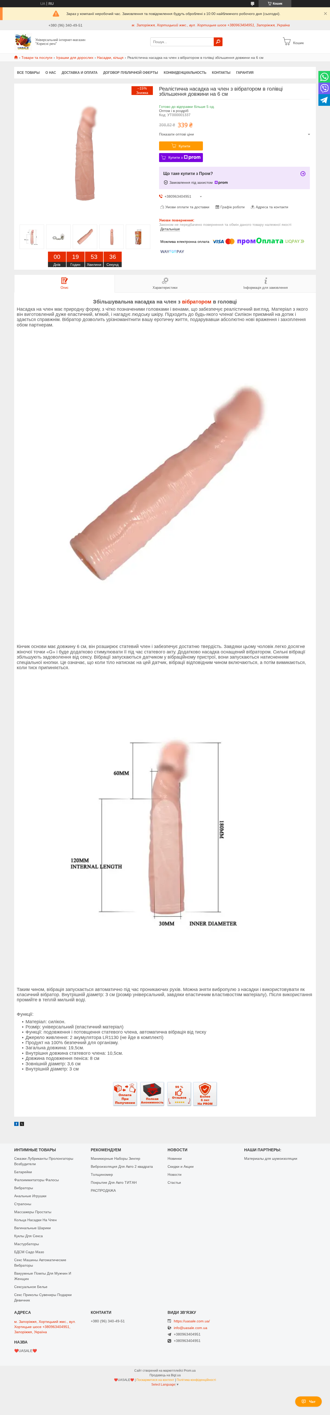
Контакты (221, 73)
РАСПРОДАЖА (103, 1190)
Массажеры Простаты (32, 1212)
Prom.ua (190, 1370)
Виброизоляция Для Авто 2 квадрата (122, 1166)
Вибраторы (23, 1188)
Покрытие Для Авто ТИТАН (114, 1182)
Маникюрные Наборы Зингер (115, 1158)
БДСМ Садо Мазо (29, 1252)
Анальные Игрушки (30, 1196)
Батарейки (23, 1172)
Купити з (175, 157)
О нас (50, 73)
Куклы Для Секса (28, 1236)
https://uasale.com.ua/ (192, 1321)
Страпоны (22, 1204)
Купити (184, 146)
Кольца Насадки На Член (35, 1220)
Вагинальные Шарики (32, 1228)
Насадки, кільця (110, 57)
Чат (312, 1402)
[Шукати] (218, 41)
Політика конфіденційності (196, 1380)
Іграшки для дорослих (74, 57)
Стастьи (174, 1182)
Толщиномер (102, 1174)
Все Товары (28, 73)
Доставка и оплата (79, 73)
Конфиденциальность (185, 73)
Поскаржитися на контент (155, 1380)
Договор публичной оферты (130, 73)
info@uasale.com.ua (190, 1328)
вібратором (196, 302)
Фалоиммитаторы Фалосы (36, 1180)
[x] (22, 1125)
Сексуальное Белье (30, 1287)
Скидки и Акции (181, 1166)
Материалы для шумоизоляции (270, 1158)
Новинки (175, 1158)
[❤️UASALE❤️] (23, 41)
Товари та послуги (36, 57)
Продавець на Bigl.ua (165, 1375)
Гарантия (244, 73)
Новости (175, 1174)
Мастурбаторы (26, 1244)
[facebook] (16, 1125)
